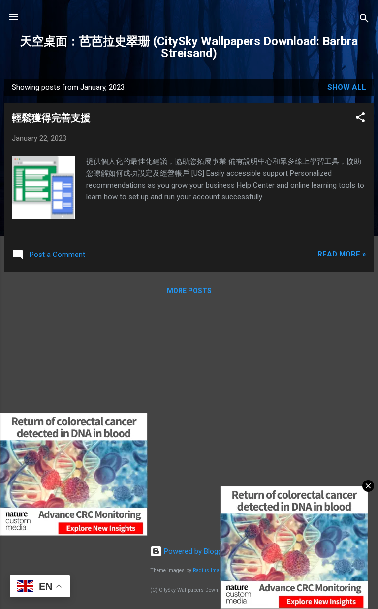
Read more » (341, 254)
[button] (360, 119)
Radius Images (210, 570)
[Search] (364, 20)
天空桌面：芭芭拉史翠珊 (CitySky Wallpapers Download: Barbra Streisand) (189, 47)
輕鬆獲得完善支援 (51, 118)
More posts (189, 291)
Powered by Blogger (195, 551)
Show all (346, 87)
